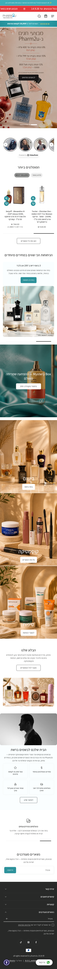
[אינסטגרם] (28, 942)
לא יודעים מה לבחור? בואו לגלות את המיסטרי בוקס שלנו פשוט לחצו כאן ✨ (28, 3)
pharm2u (34, 955)
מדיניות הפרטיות (24, 925)
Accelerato (10, 960)
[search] (39, 16)
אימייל (50, 919)
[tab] (33, 124)
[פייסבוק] (36, 942)
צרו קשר (42, 962)
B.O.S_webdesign (32, 960)
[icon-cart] (45, 16)
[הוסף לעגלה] (33, 203)
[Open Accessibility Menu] (6, 962)
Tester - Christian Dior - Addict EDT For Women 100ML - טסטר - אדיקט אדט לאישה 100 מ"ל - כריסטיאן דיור (42, 216)
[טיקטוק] (21, 942)
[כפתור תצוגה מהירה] (33, 198)
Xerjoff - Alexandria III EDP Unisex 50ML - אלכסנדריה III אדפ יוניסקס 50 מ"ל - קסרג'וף (15, 215)
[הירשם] (7, 919)
